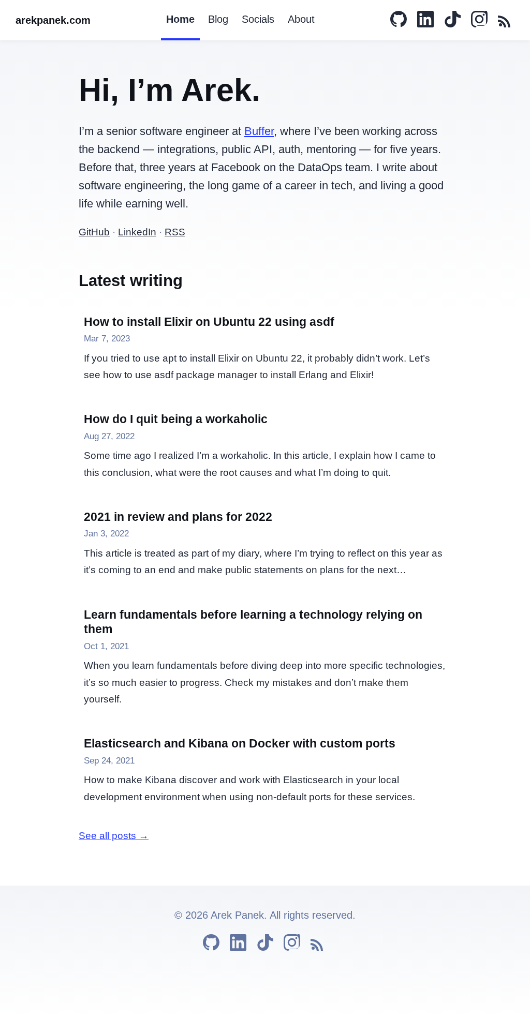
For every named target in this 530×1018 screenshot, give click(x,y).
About (301, 19)
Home (180, 19)
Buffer (259, 131)
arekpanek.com (53, 20)
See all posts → (114, 835)
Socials (258, 19)
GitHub (94, 232)
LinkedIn (137, 232)
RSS (175, 232)
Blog (218, 19)
